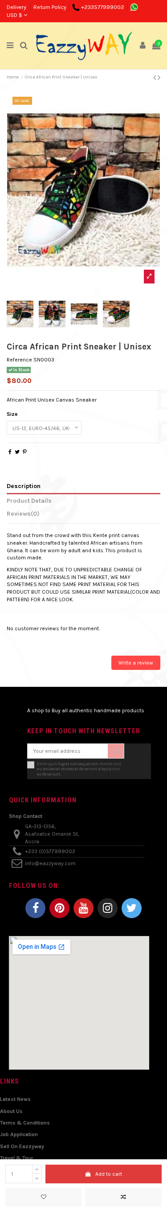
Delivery (17, 7)
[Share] (10, 452)
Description (24, 485)
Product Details (29, 500)
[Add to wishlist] (43, 1197)
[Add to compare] (123, 1197)
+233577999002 (102, 7)
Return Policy (49, 7)
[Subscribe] (116, 751)
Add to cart (108, 1174)
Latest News (15, 1099)
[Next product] (159, 77)
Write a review (135, 663)
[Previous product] (155, 77)
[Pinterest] (25, 452)
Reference (19, 360)
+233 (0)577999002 (50, 851)
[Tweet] (17, 452)
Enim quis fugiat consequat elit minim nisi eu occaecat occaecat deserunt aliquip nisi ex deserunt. (79, 768)
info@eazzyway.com (50, 863)
